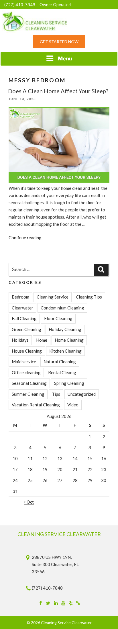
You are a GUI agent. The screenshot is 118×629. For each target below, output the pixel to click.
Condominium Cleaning (62, 307)
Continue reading (25, 237)
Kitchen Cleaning (65, 350)
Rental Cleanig (62, 372)
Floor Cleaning (58, 318)
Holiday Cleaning (65, 329)
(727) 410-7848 (19, 4)
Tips (56, 394)
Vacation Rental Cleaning (36, 404)
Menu (65, 59)
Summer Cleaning (28, 394)
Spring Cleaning (69, 383)
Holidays (20, 340)
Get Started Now (59, 41)
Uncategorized (82, 394)
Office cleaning (26, 372)
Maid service (24, 361)
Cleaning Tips (89, 296)
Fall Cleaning (24, 318)
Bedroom (20, 296)
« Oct (29, 501)
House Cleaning (27, 350)
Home (41, 340)
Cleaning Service (52, 296)
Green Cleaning (26, 329)
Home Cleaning (69, 340)
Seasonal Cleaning (29, 383)
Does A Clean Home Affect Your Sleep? (58, 90)
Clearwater (22, 307)
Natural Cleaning (60, 361)
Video (72, 404)
